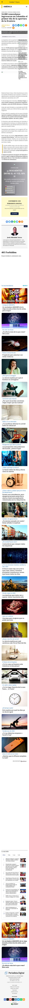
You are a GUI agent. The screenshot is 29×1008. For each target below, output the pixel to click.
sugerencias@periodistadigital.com (14, 982)
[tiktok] (13, 999)
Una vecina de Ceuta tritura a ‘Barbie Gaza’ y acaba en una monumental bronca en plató (12, 874)
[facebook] (5, 999)
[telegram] (18, 999)
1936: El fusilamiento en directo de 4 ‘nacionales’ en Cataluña (12, 908)
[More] (13, 28)
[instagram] (15, 999)
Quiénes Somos (14, 991)
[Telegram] (23, 25)
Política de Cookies (14, 988)
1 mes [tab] (14, 855)
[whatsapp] (21, 999)
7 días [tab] (9, 855)
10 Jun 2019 (4, 27)
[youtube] (10, 999)
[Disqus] (14, 784)
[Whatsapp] (21, 25)
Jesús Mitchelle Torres (14, 237)
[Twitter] (16, 25)
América (8, 7)
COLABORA (14, 213)
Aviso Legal (14, 985)
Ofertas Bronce (10, 192)
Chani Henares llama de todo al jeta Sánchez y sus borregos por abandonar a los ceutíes (12, 879)
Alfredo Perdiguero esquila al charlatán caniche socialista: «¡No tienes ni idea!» (12, 860)
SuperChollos (9, 186)
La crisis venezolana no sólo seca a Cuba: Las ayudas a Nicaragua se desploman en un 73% (22, 75)
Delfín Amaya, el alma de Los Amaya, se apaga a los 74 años (12, 896)
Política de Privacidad (14, 986)
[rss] (24, 999)
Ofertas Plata (9, 190)
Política (13, 36)
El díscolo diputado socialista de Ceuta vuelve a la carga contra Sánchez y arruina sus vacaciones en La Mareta (12, 914)
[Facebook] (13, 25)
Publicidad (14, 990)
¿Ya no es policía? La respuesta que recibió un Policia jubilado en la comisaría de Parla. (11, 885)
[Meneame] (26, 25)
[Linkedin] (18, 25)
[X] (7, 999)
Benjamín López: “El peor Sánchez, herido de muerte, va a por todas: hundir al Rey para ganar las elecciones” (12, 903)
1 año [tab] (19, 855)
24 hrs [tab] (4, 855)
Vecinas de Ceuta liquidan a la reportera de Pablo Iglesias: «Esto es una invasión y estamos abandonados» (12, 891)
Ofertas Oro (9, 188)
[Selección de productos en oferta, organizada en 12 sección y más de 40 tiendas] (14, 164)
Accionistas (14, 993)
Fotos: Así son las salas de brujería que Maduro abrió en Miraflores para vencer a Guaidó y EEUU (22, 56)
